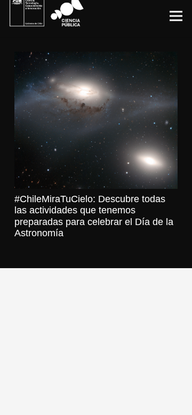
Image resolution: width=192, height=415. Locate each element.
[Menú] (176, 16)
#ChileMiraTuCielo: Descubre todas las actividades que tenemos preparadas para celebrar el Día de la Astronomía (93, 216)
